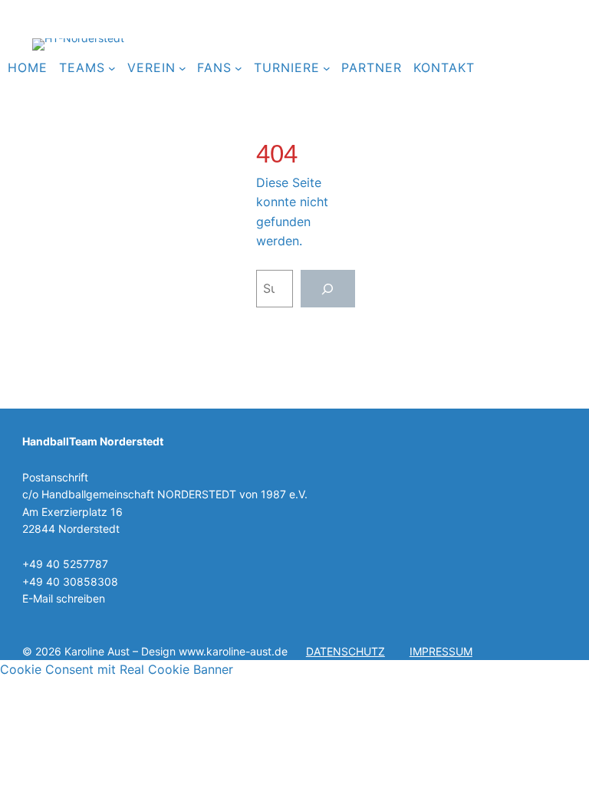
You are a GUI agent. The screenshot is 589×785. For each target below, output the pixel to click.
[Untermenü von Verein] (182, 68)
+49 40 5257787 (65, 563)
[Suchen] (328, 288)
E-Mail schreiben (63, 598)
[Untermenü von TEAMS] (112, 68)
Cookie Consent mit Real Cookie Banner (116, 669)
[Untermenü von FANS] (238, 68)
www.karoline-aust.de (233, 651)
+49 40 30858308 (70, 581)
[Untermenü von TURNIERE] (327, 68)
